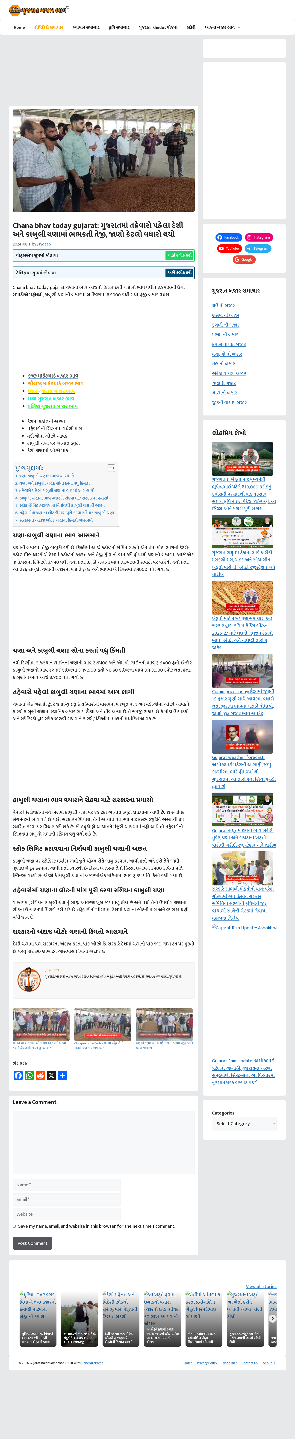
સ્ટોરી (191, 27)
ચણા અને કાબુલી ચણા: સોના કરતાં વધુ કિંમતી (54, 483)
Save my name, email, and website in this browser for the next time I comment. (96, 1226)
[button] (240, 28)
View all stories (261, 1286)
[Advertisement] (103, 71)
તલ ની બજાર (223, 364)
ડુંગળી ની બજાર (225, 325)
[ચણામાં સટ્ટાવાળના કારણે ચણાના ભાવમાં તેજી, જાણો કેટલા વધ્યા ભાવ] (164, 1024)
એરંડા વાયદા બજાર (229, 374)
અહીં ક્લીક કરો (180, 255)
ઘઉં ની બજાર (223, 306)
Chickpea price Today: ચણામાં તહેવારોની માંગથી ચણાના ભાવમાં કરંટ (98, 1046)
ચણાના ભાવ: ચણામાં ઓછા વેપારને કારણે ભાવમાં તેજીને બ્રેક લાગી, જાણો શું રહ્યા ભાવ (40, 1046)
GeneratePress (92, 1363)
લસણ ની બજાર (225, 315)
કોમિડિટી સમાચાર (48, 27)
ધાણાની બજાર (224, 393)
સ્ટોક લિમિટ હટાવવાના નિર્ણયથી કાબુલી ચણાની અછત (62, 505)
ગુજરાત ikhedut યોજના (158, 27)
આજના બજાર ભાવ (220, 27)
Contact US (250, 1363)
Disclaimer (229, 1363)
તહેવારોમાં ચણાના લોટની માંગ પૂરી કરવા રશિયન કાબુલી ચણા (67, 513)
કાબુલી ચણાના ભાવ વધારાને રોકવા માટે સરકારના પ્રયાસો (64, 498)
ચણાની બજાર (224, 383)
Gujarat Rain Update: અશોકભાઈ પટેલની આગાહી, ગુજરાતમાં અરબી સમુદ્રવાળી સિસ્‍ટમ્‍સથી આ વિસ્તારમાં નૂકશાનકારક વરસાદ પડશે (243, 1072)
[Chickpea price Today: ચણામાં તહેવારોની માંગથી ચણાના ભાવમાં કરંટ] (102, 1024)
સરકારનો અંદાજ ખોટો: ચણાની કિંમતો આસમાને (56, 520)
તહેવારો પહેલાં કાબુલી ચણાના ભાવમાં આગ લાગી (56, 491)
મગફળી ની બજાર (227, 354)
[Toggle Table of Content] (109, 468)
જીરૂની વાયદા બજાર (229, 403)
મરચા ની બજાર (225, 335)
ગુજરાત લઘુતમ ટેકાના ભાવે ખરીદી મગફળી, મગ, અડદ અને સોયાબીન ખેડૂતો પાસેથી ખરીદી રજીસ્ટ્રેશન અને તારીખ (243, 564)
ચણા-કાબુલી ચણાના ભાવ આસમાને (46, 476)
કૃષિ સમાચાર (119, 27)
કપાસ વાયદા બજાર (229, 344)
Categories (223, 1113)
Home (19, 27)
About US (270, 1363)
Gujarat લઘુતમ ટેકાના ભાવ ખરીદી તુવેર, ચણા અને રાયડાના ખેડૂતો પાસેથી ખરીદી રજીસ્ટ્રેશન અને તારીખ (244, 838)
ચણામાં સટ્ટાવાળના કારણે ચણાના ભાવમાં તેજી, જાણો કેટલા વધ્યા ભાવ (164, 1046)
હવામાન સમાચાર (86, 27)
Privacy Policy (207, 1363)
